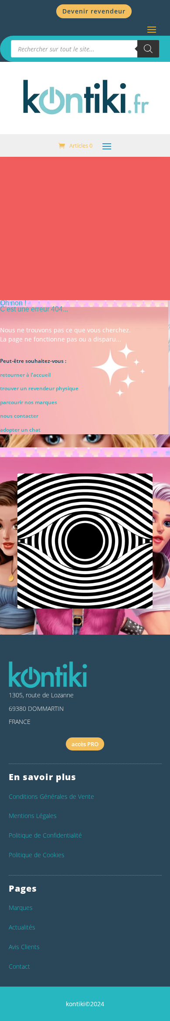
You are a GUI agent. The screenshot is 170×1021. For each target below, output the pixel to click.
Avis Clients (24, 947)
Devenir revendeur (94, 11)
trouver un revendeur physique (39, 388)
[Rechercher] (148, 48)
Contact (19, 966)
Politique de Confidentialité (45, 835)
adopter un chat (20, 429)
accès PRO (85, 744)
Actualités (22, 927)
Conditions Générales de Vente (51, 796)
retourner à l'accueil (25, 375)
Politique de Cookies (37, 855)
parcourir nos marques (28, 402)
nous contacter (19, 415)
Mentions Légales (33, 815)
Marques (21, 907)
